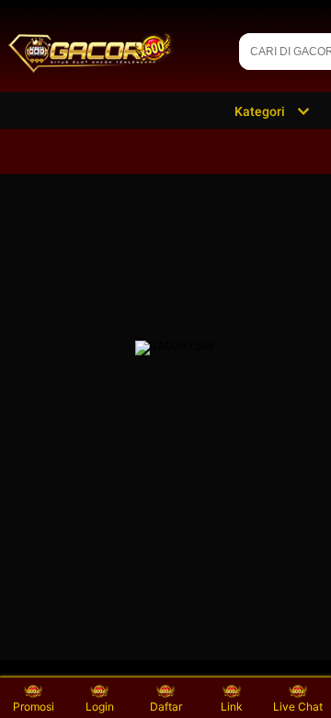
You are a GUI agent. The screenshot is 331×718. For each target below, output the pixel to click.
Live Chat (298, 706)
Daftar (166, 706)
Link (232, 706)
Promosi (33, 706)
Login (100, 706)
